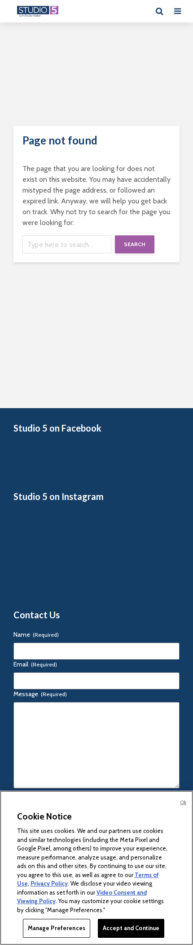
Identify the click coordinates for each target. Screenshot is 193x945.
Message (40, 694)
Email (35, 664)
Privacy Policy (49, 883)
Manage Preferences (56, 928)
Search (134, 244)
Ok (183, 802)
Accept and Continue (131, 928)
